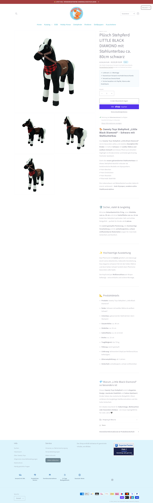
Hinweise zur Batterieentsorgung (56, 448)
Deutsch (18, 498)
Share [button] (104, 425)
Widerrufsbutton (53, 460)
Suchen (16, 448)
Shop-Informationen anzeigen (111, 123)
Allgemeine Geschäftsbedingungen (26, 459)
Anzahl (101, 89)
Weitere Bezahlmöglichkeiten (119, 111)
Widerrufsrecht (50, 455)
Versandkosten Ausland (106, 67)
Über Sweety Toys (20, 455)
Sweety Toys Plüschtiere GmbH (121, 501)
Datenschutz (18, 463)
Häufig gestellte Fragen (22, 466)
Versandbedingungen (52, 452)
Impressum (18, 452)
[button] (16, 13)
